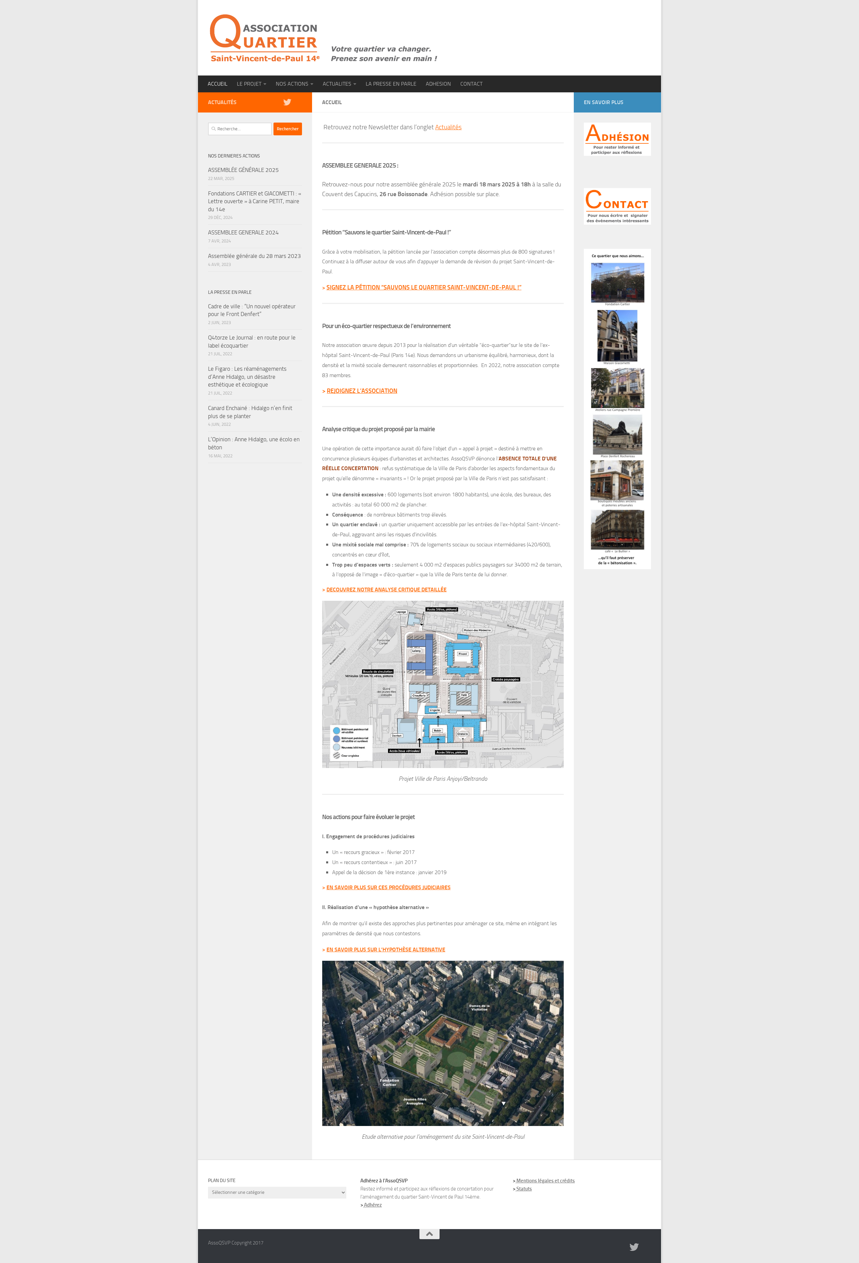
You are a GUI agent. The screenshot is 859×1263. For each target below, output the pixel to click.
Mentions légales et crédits (545, 1181)
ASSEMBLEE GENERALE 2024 (243, 232)
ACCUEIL (218, 84)
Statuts (523, 1189)
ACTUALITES (337, 84)
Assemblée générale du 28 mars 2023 (254, 256)
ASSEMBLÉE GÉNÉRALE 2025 (243, 170)
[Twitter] (287, 102)
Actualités (448, 127)
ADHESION (438, 84)
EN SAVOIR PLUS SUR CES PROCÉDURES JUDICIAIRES (388, 887)
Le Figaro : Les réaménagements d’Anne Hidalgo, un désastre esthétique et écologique (247, 376)
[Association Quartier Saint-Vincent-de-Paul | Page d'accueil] (324, 37)
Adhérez (372, 1205)
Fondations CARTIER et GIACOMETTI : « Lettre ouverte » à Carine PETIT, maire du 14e (254, 201)
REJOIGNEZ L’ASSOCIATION (362, 391)
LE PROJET (249, 84)
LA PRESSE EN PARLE (391, 84)
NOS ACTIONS (292, 84)
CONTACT (471, 84)
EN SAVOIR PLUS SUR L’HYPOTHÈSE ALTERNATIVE (385, 949)
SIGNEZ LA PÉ (344, 287)
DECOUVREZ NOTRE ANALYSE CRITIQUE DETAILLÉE (386, 589)
